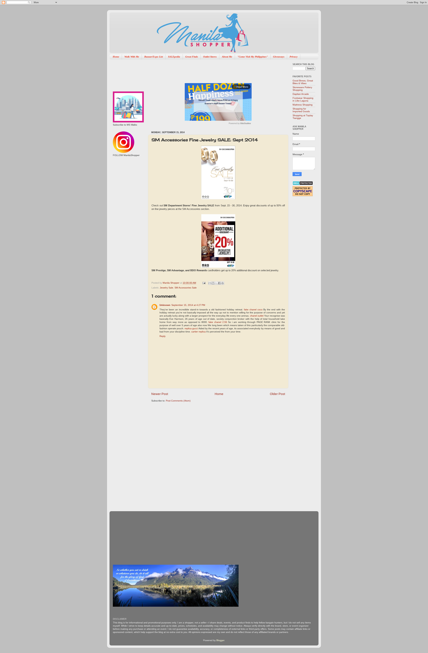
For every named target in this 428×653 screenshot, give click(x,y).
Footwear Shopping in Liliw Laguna (303, 99)
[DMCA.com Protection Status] (303, 184)
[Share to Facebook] (219, 283)
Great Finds (191, 56)
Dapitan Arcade (301, 94)
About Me (227, 56)
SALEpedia (174, 56)
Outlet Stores (210, 56)
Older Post (277, 394)
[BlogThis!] (213, 283)
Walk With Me (131, 56)
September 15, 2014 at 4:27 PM (188, 305)
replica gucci (191, 328)
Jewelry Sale (166, 287)
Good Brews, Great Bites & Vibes (303, 82)
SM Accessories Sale (186, 287)
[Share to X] (216, 283)
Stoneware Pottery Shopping (302, 88)
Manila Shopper (171, 283)
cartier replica (198, 331)
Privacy (294, 56)
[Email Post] (203, 283)
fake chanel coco (253, 309)
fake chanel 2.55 (217, 322)
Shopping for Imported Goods (301, 110)
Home (116, 56)
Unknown (164, 305)
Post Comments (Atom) (178, 400)
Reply (162, 336)
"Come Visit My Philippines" (252, 56)
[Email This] (209, 283)
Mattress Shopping (302, 105)
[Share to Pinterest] (222, 283)
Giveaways (278, 56)
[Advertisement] (212, 69)
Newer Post (159, 394)
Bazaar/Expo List (153, 56)
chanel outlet (256, 316)
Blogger (220, 640)
